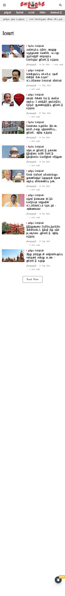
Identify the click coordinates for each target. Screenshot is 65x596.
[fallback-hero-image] (14, 55)
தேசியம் (20, 12)
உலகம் (32, 12)
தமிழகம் (7, 12)
